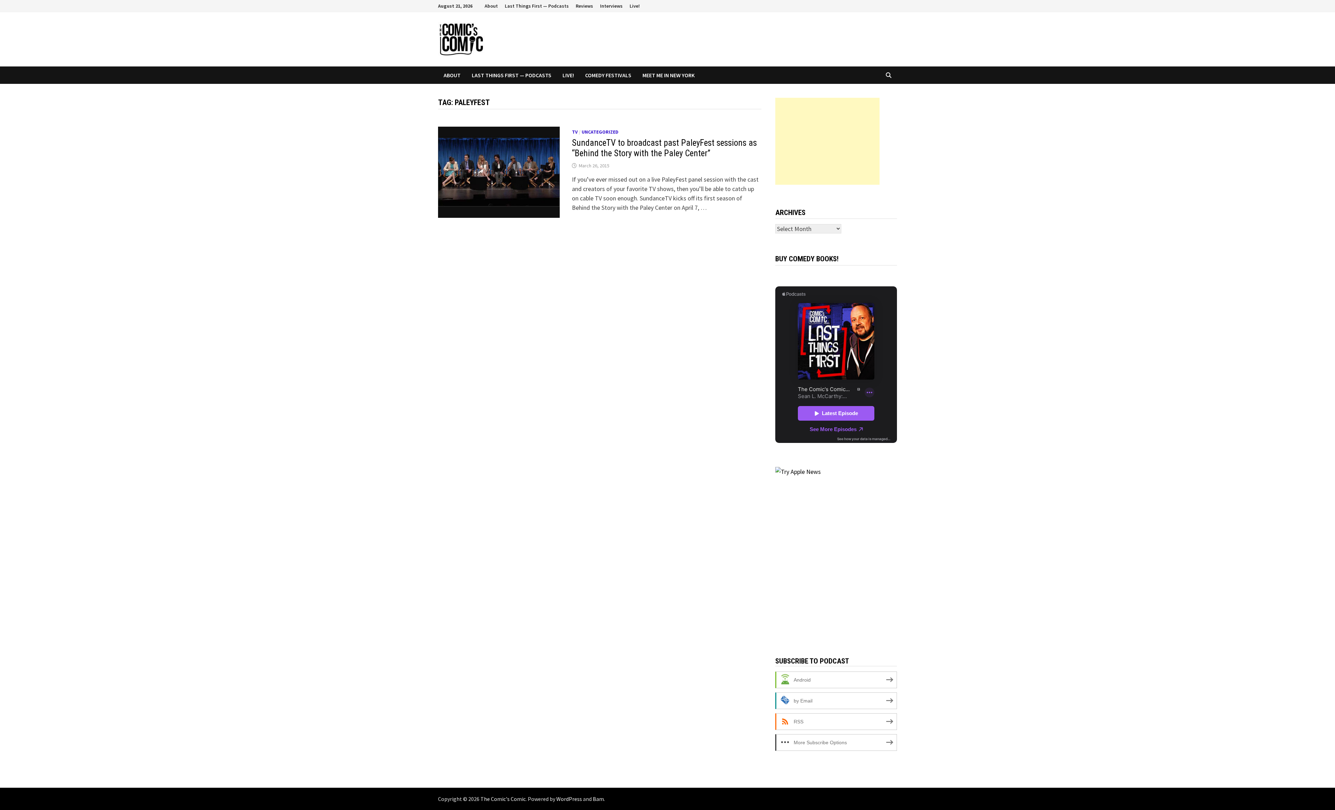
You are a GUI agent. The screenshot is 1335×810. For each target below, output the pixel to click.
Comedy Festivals (608, 75)
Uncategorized (600, 132)
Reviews (584, 6)
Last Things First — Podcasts (537, 6)
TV (575, 132)
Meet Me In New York (668, 75)
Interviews (611, 6)
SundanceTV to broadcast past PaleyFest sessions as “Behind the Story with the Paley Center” (664, 148)
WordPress (569, 798)
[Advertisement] (827, 141)
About (491, 6)
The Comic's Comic (503, 798)
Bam (598, 798)
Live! (635, 6)
